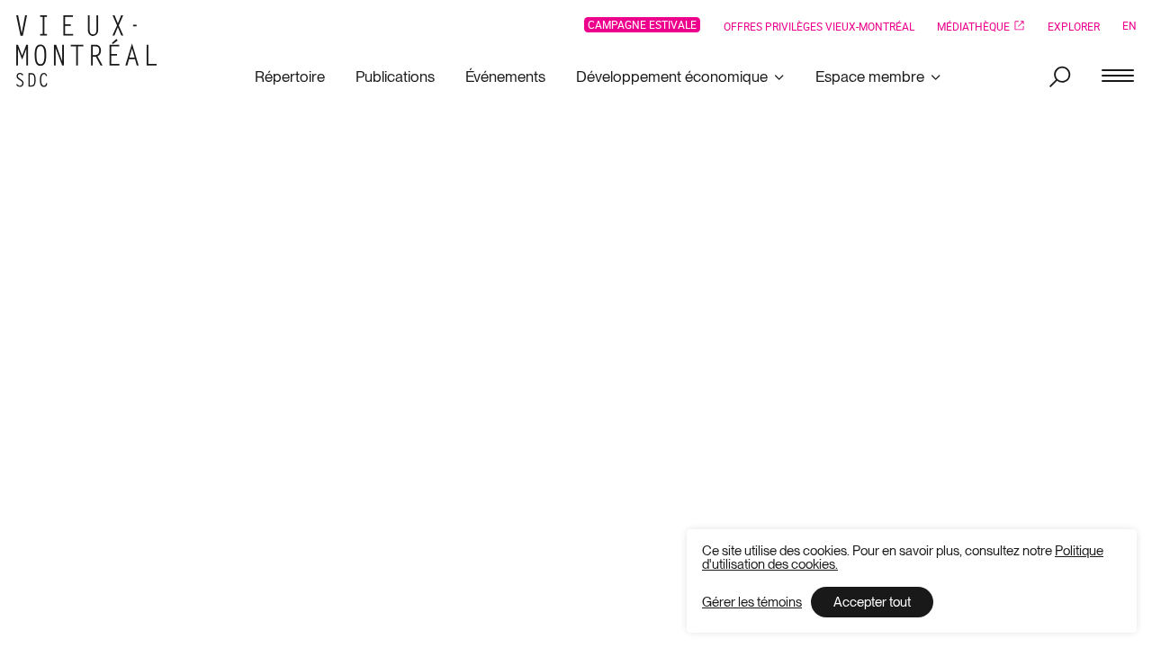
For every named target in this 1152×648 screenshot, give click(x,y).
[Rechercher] (1059, 77)
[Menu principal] (1118, 77)
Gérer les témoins (752, 602)
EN (1129, 25)
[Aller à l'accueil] (93, 52)
